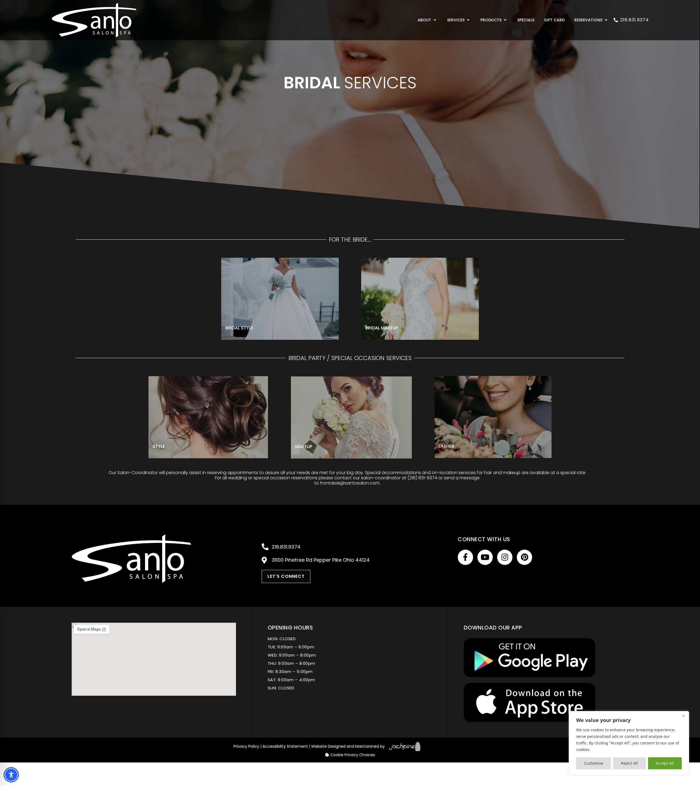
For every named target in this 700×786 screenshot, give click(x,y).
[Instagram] (504, 557)
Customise (593, 763)
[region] (629, 743)
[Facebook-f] (465, 557)
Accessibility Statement (285, 746)
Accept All (665, 763)
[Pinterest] (524, 557)
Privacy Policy (246, 746)
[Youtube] (485, 557)
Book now (247, 311)
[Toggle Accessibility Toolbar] (11, 775)
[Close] (683, 715)
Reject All (629, 763)
